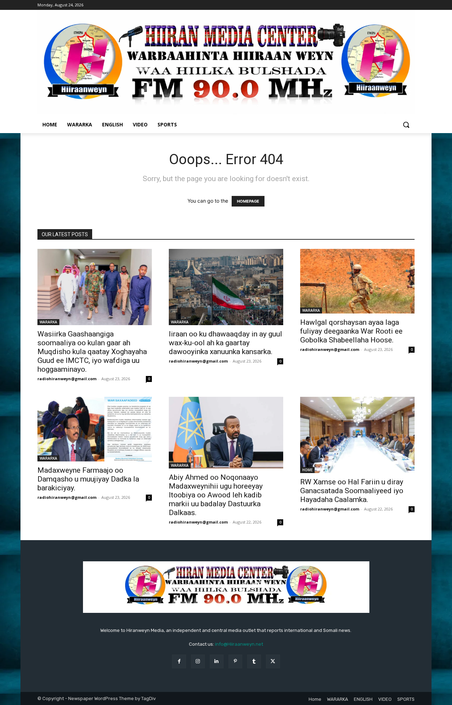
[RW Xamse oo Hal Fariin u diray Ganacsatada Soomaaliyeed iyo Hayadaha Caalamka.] (357, 435)
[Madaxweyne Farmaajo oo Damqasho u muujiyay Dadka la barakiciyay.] (94, 429)
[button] (406, 124)
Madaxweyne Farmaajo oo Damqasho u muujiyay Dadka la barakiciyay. (88, 479)
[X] (273, 661)
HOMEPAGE (248, 201)
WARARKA (48, 321)
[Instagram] (198, 661)
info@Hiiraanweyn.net (239, 644)
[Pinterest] (235, 661)
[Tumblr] (254, 661)
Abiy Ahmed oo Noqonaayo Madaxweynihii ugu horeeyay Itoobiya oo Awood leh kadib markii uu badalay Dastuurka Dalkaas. (216, 495)
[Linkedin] (217, 661)
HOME (307, 469)
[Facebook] (179, 661)
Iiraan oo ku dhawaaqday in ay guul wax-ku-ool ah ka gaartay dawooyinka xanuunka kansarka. (225, 343)
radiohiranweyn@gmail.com (66, 378)
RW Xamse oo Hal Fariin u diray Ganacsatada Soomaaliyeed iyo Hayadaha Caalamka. (351, 491)
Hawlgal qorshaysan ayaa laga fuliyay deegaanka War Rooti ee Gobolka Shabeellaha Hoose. (351, 331)
